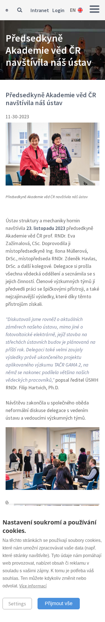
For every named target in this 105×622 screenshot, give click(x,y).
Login (58, 10)
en (73, 10)
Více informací (32, 586)
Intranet (40, 10)
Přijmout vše (59, 603)
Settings (17, 603)
